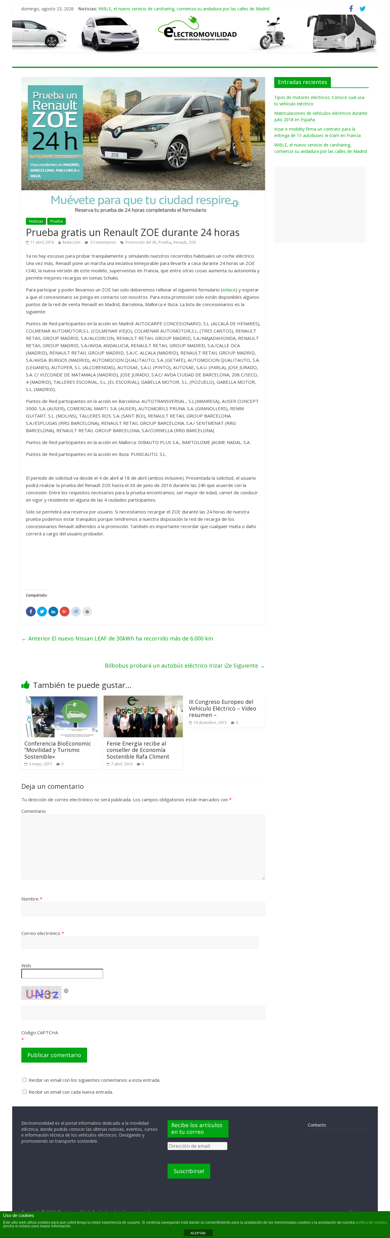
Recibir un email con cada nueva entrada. (71, 1092)
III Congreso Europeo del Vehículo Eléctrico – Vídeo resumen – (222, 708)
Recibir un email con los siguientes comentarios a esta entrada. (94, 1080)
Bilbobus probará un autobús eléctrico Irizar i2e (185, 665)
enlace (229, 290)
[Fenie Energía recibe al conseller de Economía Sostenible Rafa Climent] (143, 699)
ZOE (192, 242)
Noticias (36, 221)
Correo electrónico (42, 933)
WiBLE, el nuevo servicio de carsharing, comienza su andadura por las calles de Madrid (183, 9)
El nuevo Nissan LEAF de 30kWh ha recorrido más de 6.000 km (117, 638)
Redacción (71, 242)
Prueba (56, 221)
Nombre (31, 899)
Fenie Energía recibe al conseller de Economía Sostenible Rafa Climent (138, 750)
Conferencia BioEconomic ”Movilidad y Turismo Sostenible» (57, 750)
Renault (179, 242)
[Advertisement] (320, 205)
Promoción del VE (141, 242)
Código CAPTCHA (39, 1032)
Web (26, 965)
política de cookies (371, 1222)
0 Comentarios (103, 242)
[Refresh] (66, 989)
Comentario (33, 811)
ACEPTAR (198, 1233)
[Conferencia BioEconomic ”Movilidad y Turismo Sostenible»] (61, 699)
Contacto (317, 1125)
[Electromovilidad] (195, 34)
